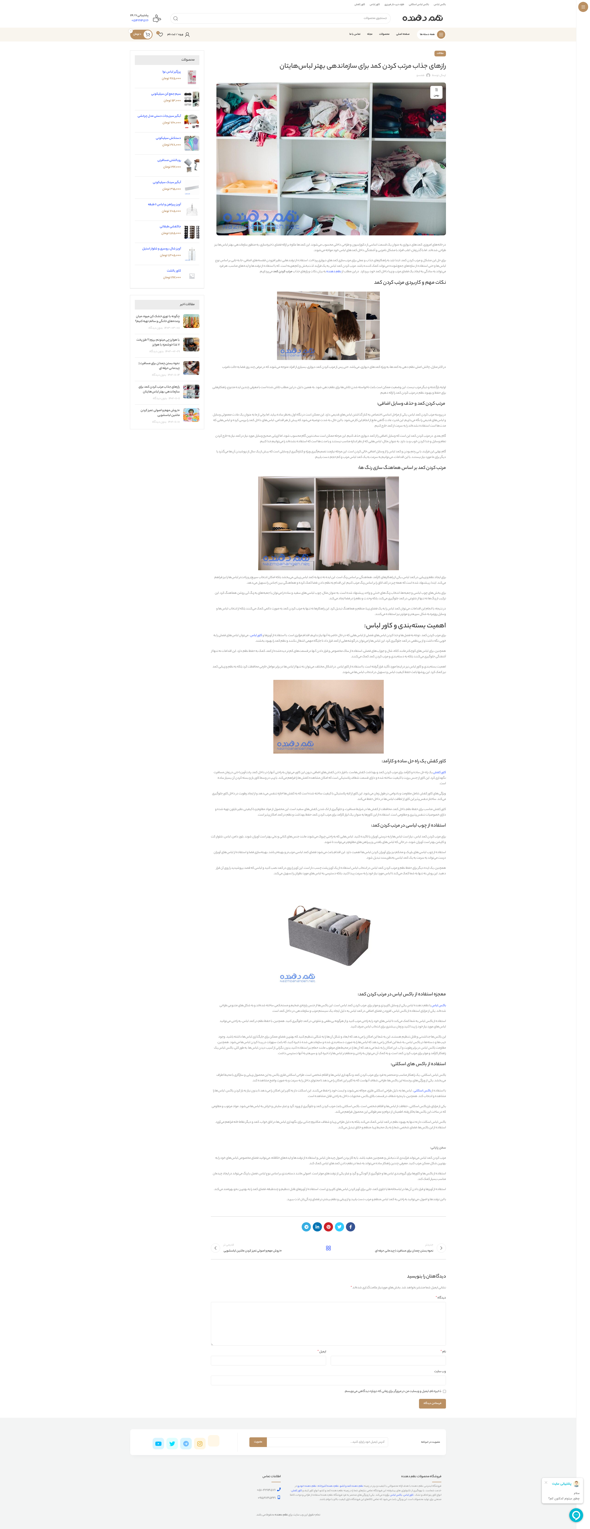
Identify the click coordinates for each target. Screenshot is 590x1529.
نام (443, 1352)
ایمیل (321, 1352)
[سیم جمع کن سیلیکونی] (191, 99)
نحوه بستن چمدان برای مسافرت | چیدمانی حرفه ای (159, 366)
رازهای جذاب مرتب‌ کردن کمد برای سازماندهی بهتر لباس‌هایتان (159, 389)
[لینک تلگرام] (306, 1226)
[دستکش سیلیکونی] (191, 143)
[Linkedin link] (317, 1226)
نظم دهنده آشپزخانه (328, 1486)
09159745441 (267, 1498)
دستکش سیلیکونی (168, 138)
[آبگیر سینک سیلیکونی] (191, 187)
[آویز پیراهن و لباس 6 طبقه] (191, 209)
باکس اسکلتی (422, 1090)
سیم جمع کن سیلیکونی (166, 94)
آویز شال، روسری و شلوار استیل (161, 248)
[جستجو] (175, 18)
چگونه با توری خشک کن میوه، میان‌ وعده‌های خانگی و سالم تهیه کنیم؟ (157, 319)
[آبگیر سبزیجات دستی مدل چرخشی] (191, 121)
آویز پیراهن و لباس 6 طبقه (164, 204)
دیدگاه (441, 1298)
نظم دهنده (333, 271)
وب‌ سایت (440, 1371)
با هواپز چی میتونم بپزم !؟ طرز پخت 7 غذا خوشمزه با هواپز (158, 342)
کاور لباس (256, 635)
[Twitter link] (339, 1226)
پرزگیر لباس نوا (171, 72)
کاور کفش (439, 772)
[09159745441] (279, 1497)
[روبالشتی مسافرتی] (191, 165)
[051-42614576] (279, 1489)
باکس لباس (438, 1005)
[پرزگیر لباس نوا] (191, 77)
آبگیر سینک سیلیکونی (167, 182)
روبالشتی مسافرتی (169, 160)
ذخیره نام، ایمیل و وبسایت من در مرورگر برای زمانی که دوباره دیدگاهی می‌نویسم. (392, 1391)
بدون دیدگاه (155, 328)
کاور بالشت (174, 271)
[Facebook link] (350, 1226)
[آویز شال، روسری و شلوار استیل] (191, 253)
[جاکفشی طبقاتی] (191, 231)
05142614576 (140, 20)
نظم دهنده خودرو (307, 1486)
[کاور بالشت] (191, 276)
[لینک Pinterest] (328, 1226)
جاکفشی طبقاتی (170, 226)
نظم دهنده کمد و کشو (351, 1486)
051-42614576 (266, 1490)
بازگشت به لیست (328, 1248)
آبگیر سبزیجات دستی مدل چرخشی (159, 116)
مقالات (440, 53)
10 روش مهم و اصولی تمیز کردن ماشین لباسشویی (160, 413)
